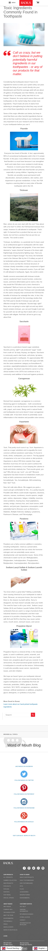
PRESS (5, 924)
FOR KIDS (6, 889)
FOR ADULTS (7, 886)
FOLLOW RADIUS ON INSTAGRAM (24, 808)
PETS (21, 886)
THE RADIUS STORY (9, 912)
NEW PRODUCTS (8, 883)
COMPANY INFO (7, 909)
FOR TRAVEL (7, 894)
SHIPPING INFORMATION (24, 910)
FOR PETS (6, 892)
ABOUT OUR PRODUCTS (27, 877)
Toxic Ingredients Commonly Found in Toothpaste (20, 12)
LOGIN (5, 936)
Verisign (22, 944)
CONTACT (22, 920)
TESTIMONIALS (7, 921)
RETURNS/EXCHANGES (26, 914)
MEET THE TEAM (8, 915)
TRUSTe (29, 944)
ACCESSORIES (24, 892)
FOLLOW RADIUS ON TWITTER (24, 780)
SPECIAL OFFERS (8, 897)
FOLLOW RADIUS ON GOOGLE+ (24, 821)
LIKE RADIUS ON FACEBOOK (24, 766)
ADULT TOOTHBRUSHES (27, 880)
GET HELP (23, 906)
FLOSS (22, 889)
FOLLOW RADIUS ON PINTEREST (24, 794)
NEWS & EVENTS (8, 927)
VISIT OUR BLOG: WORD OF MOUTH (24, 835)
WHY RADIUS (7, 906)
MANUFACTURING (25, 894)
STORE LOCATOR (25, 917)
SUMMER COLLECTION (10, 880)
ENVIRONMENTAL (25, 897)
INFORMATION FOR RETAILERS (25, 923)
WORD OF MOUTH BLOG (10, 930)
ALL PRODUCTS (8, 877)
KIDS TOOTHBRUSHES (26, 883)
